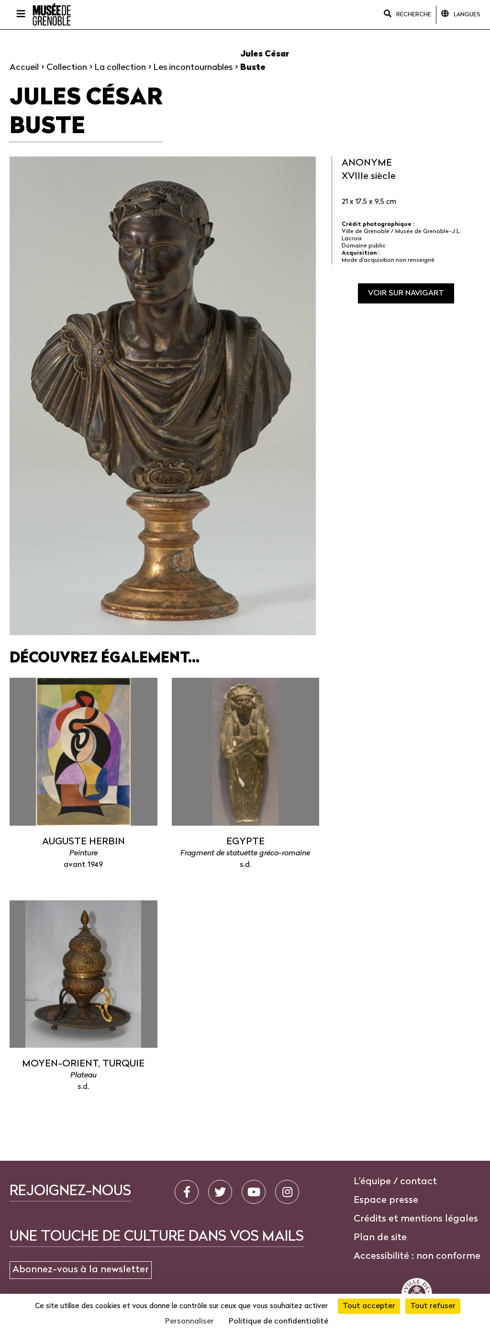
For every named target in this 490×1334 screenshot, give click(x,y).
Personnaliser (189, 1321)
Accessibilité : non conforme (417, 1256)
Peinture (83, 853)
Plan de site (380, 1238)
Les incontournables (193, 67)
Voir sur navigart (406, 293)
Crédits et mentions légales (416, 1219)
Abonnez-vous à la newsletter (80, 1270)
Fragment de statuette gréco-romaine (245, 853)
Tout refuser (433, 1306)
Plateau (83, 1075)
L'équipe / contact (395, 1182)
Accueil (24, 67)
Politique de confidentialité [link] (278, 1321)
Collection (66, 67)
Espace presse (386, 1200)
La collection (120, 67)
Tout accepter (369, 1306)
